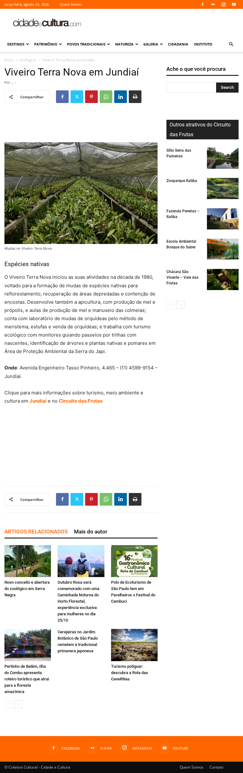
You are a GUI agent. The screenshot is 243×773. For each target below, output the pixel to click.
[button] (231, 44)
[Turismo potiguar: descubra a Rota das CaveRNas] (134, 645)
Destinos (15, 44)
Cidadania (178, 44)
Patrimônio (45, 44)
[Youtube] (234, 4)
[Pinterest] (91, 96)
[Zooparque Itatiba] (223, 188)
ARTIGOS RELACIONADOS (36, 531)
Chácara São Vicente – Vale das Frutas (182, 277)
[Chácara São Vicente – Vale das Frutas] (223, 279)
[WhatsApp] (106, 96)
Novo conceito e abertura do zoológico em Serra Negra (27, 588)
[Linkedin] (120, 96)
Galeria (150, 44)
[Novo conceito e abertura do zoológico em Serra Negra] (27, 561)
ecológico (28, 60)
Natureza (124, 44)
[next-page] (18, 704)
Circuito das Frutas (81, 401)
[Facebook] (202, 4)
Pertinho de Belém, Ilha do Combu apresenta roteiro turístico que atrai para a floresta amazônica (26, 679)
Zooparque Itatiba (181, 181)
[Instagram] (223, 4)
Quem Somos (71, 4)
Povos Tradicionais (86, 44)
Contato (216, 767)
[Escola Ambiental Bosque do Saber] (223, 249)
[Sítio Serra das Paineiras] (223, 158)
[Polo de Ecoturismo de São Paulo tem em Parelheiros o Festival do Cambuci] (134, 561)
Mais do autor (90, 531)
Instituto (203, 44)
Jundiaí (38, 401)
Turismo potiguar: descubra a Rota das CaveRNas (129, 672)
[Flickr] (213, 4)
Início (9, 60)
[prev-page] (8, 704)
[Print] (135, 96)
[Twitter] (77, 96)
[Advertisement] (164, 22)
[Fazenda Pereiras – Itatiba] (223, 218)
